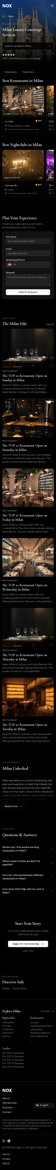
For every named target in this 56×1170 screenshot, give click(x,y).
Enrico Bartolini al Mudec (39, 1036)
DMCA (5, 1163)
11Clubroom (8, 1029)
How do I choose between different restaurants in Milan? (23, 877)
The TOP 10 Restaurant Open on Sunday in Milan (14, 1053)
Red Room (7, 1033)
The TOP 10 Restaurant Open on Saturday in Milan (14, 1056)
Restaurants (11, 72)
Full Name (11, 237)
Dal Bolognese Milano (41, 1026)
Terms (5, 1154)
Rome (5, 988)
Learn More (28, 951)
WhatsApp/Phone (15, 260)
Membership (9, 1103)
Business (7, 1107)
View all (50, 324)
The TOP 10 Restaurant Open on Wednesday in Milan (14, 1063)
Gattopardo (8, 1022)
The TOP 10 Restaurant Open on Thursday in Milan (14, 1067)
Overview (45, 1011)
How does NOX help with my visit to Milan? (23, 891)
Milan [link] (11, 16)
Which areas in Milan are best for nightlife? (21, 863)
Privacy (6, 1159)
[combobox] (28, 46)
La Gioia (34, 1022)
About (6, 1098)
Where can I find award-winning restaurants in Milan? (20, 849)
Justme (6, 1036)
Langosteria (36, 1029)
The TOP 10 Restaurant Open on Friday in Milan (14, 1060)
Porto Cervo (20, 988)
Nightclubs (28, 72)
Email (9, 249)
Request (10, 272)
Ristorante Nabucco (40, 1033)
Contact (6, 1112)
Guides (6, 1048)
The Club (6, 1026)
